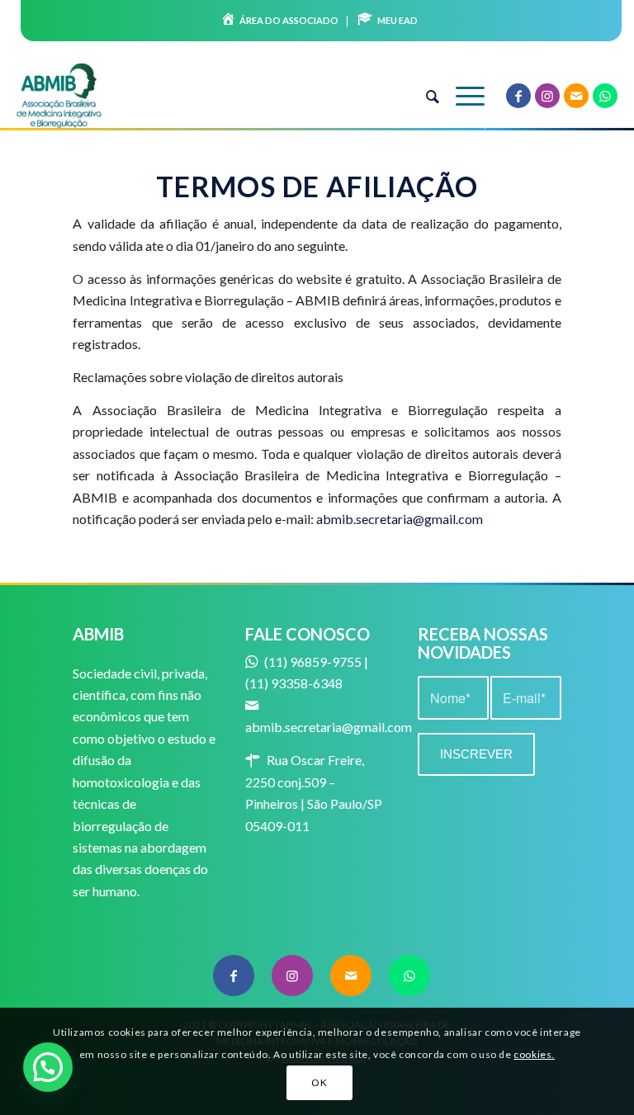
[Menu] (462, 96)
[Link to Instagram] (547, 95)
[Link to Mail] (576, 95)
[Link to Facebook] (518, 95)
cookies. (534, 1054)
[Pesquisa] (424, 96)
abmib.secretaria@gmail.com (399, 519)
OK (319, 1082)
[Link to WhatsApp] (605, 95)
